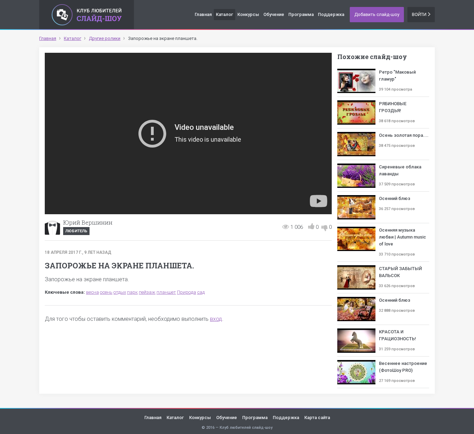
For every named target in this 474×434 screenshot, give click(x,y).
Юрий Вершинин (87, 222)
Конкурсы (248, 14)
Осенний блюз (394, 198)
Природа (186, 292)
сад (201, 292)
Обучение (273, 14)
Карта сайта (317, 417)
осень (106, 292)
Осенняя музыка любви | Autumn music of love (402, 237)
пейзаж (147, 292)
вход (216, 319)
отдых (119, 292)
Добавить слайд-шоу (376, 14)
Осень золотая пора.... (404, 135)
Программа (301, 14)
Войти (419, 14)
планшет (166, 292)
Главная (203, 14)
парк (132, 292)
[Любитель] (52, 227)
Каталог (224, 14)
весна (92, 292)
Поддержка (331, 14)
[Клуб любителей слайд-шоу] (86, 14)
